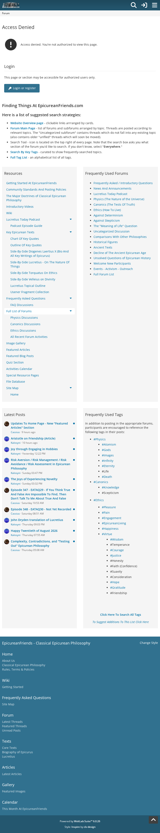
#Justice (115, 555)
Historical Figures (106, 242)
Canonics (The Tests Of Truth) (114, 204)
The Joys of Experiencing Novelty (34, 479)
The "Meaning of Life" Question (115, 226)
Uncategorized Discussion (112, 231)
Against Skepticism (107, 220)
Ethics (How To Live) (107, 210)
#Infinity (107, 461)
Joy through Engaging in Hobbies (34, 449)
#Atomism (109, 444)
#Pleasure (109, 507)
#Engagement (111, 518)
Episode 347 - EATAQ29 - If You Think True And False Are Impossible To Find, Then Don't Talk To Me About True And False (40, 494)
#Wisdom (116, 539)
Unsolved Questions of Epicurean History (122, 258)
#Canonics (101, 482)
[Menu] (154, 5)
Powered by (80, 821)
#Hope (114, 582)
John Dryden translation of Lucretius (37, 520)
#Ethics (99, 500)
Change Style (149, 643)
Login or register (24, 88)
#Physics (100, 439)
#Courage (117, 550)
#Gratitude (117, 587)
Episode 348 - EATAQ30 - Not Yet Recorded (41, 509)
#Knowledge (110, 487)
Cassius (15, 432)
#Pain (106, 513)
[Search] (134, 5)
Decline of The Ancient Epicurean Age (120, 253)
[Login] (144, 5)
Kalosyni (15, 443)
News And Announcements (112, 188)
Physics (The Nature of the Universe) (119, 199)
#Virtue (107, 534)
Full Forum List (104, 274)
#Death (107, 477)
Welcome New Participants (112, 263)
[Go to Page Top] (153, 820)
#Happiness (110, 529)
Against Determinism (108, 215)
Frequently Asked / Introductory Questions (123, 183)
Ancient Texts (103, 247)
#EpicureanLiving (114, 523)
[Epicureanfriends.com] (11, 5)
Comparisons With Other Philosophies (120, 237)
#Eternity (108, 466)
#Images (108, 455)
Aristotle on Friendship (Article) (33, 438)
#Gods (106, 450)
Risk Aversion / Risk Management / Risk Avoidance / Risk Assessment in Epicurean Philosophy (40, 464)
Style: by (80, 827)
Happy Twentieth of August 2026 (34, 531)
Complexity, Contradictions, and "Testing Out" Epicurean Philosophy (40, 543)
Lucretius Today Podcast (110, 194)
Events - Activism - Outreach (113, 269)
